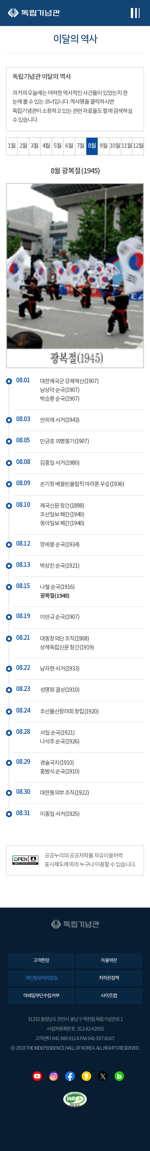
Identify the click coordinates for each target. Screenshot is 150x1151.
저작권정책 (109, 978)
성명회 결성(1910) (59, 690)
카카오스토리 (86, 1076)
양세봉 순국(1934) (59, 545)
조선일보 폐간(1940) (62, 515)
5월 (58, 146)
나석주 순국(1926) (59, 742)
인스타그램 (53, 1076)
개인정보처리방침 (41, 978)
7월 (80, 146)
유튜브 (37, 1076)
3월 (34, 146)
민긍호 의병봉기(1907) (64, 441)
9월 (104, 146)
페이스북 (70, 1076)
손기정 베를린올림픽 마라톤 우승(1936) (82, 484)
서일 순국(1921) (57, 733)
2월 (23, 146)
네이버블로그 (119, 1076)
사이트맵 (109, 995)
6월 (69, 146)
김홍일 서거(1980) (59, 463)
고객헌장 (41, 960)
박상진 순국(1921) (59, 566)
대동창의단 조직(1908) (64, 639)
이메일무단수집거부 (41, 995)
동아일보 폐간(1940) (62, 523)
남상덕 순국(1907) (59, 390)
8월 (92, 146)
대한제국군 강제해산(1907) (69, 381)
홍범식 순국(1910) (59, 772)
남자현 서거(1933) (59, 669)
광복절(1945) (54, 596)
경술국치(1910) (57, 763)
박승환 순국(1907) (59, 399)
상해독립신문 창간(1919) (67, 648)
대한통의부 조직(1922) (64, 793)
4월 (46, 146)
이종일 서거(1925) (59, 814)
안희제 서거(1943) (59, 420)
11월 (126, 146)
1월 (12, 146)
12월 (138, 146)
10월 (115, 146)
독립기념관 (34, 13)
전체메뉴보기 (135, 13)
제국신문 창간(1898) (62, 506)
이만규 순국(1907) (59, 617)
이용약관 (109, 960)
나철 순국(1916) (57, 587)
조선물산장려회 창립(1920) (69, 712)
